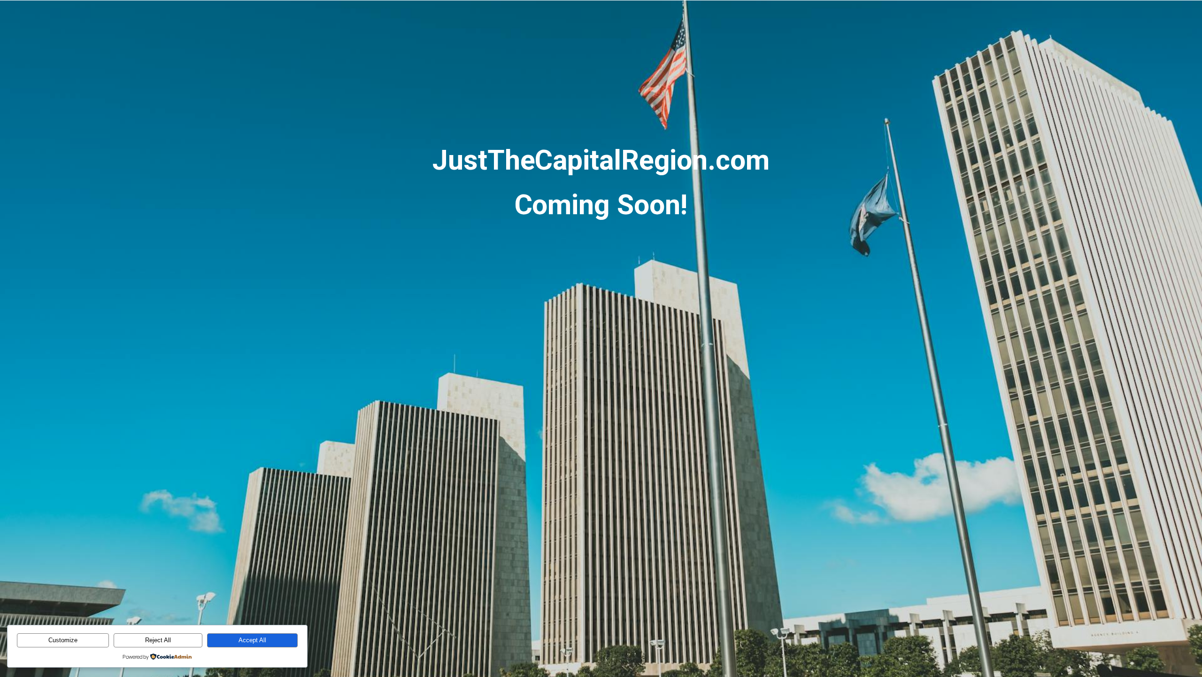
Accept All (252, 640)
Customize (62, 640)
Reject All (158, 640)
